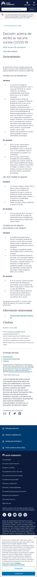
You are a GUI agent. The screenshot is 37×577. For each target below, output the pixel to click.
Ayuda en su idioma (8, 467)
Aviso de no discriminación (10, 463)
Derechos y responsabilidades (11, 487)
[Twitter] (4, 515)
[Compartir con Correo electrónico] (4, 413)
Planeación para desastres (10, 495)
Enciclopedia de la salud (12, 25)
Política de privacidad (21, 370)
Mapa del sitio (6, 503)
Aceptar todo (18, 573)
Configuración (18, 568)
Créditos (6, 361)
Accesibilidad (6, 459)
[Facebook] (9, 515)
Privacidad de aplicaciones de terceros (14, 491)
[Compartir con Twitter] (15, 413)
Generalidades (8, 357)
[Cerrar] (35, 537)
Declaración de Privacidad (17, 564)
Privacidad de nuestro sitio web (12, 471)
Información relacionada (11, 359)
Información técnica (8, 499)
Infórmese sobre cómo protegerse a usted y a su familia (18, 16)
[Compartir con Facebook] (9, 413)
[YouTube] (14, 515)
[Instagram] (25, 515)
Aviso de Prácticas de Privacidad (12, 475)
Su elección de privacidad (10, 479)
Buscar (32, 9)
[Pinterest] (20, 515)
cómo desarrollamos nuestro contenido (19, 371)
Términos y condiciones (9, 483)
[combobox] (14, 9)
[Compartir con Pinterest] (20, 413)
